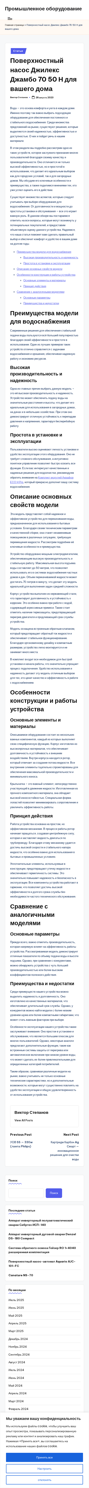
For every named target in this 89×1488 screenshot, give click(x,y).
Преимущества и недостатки (41, 303)
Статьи (18, 50)
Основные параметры (36, 297)
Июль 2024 (16, 1370)
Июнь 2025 (16, 1308)
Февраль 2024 (18, 1409)
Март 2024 (16, 1401)
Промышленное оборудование (43, 8)
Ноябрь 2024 (17, 1346)
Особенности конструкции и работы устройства (46, 274)
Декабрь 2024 (18, 1339)
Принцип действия (34, 286)
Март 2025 (16, 1331)
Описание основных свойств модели (39, 268)
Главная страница (14, 25)
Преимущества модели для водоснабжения (44, 251)
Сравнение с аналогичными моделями (40, 291)
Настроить (44, 1469)
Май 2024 (15, 1385)
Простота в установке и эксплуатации (46, 263)
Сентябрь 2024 (19, 1354)
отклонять (44, 1480)
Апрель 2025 (17, 1323)
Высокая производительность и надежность (50, 257)
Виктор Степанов (31, 1112)
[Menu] (10, 18)
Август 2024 (16, 1362)
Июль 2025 (16, 1300)
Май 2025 (15, 1315)
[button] (23, 1120)
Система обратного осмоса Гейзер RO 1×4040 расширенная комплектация (42, 1250)
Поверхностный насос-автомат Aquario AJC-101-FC (42, 1263)
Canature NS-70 (20, 1275)
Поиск (12, 1180)
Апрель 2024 (17, 1393)
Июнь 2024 (16, 1378)
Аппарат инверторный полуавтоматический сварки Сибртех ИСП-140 (40, 1222)
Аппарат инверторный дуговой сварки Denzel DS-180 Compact (42, 1236)
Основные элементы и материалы (44, 280)
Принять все (44, 1457)
